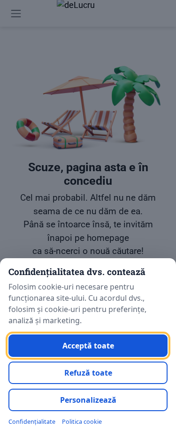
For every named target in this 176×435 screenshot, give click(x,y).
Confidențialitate (31, 422)
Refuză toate (88, 373)
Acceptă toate (88, 346)
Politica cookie (82, 422)
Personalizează (88, 400)
